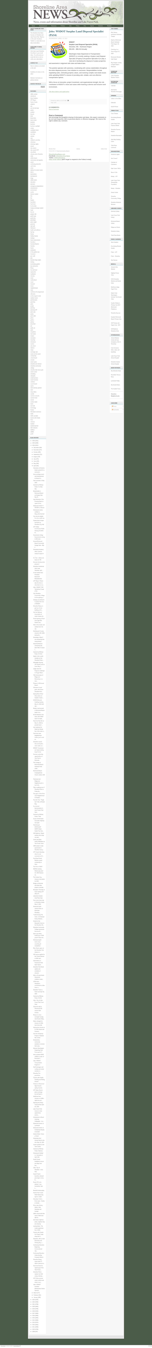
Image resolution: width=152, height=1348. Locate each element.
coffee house (33, 158)
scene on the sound (35, 354)
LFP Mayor (33, 100)
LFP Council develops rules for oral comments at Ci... (38, 854)
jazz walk (32, 256)
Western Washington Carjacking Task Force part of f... (38, 1050)
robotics (32, 348)
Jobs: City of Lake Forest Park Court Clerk (38, 1002)
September (36, 454)
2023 (33, 1299)
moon (31, 278)
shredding (32, 374)
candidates (33, 132)
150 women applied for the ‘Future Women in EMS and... (39, 956)
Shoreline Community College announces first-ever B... (38, 929)
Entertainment (43, 26)
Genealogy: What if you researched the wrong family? (38, 639)
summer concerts (34, 395)
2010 (33, 1329)
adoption (32, 104)
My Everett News (115, 385)
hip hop (32, 232)
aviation (32, 112)
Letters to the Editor (116, 98)
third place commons (35, 411)
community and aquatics (36, 160)
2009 (33, 1331)
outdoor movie (34, 298)
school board (33, 358)
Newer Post (52, 148)
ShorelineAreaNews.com (57, 154)
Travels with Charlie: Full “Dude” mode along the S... (38, 1234)
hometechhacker (34, 244)
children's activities (35, 140)
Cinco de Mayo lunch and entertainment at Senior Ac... (38, 476)
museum (32, 284)
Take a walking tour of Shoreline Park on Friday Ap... (38, 789)
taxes (31, 403)
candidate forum (34, 130)
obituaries (32, 294)
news (31, 290)
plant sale (32, 312)
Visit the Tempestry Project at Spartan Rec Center (38, 1035)
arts (31, 106)
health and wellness (35, 230)
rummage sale (34, 352)
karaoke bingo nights (35, 260)
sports (32, 386)
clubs (31, 156)
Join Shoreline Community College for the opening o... (39, 595)
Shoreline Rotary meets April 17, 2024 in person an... (39, 1261)
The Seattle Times (115, 388)
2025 (33, 443)
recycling (32, 340)
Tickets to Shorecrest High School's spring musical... (38, 1086)
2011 (33, 1327)
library (32, 268)
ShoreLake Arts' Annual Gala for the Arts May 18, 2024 (38, 1140)
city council (33, 148)
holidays (32, 238)
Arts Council (114, 158)
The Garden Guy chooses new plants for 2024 (39, 879)
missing (32, 276)
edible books (33, 180)
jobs (31, 258)
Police (77, 26)
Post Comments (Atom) (63, 151)
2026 (33, 440)
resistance (33, 342)
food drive (32, 202)
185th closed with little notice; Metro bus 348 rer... (39, 1215)
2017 (33, 1313)
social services (34, 380)
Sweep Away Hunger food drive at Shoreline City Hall (38, 522)
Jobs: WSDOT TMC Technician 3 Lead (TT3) (38, 589)
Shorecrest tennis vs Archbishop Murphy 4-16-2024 (38, 1129)
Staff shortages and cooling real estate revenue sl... (38, 1069)
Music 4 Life (114, 172)
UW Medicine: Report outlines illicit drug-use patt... (38, 835)
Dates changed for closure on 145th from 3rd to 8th (38, 1023)
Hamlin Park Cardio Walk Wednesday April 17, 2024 (38, 1194)
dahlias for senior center (36, 170)
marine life (33, 272)
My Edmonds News (116, 370)
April (35, 465)
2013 (33, 1322)
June (35, 461)
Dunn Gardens (34, 98)
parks (31, 304)
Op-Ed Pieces (114, 106)
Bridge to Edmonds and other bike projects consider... (38, 885)
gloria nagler (33, 222)
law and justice (34, 266)
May (35, 463)
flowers (32, 200)
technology (33, 408)
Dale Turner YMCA (116, 168)
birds (31, 116)
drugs (31, 178)
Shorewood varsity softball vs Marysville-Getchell (38, 512)
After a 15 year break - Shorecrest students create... (39, 977)
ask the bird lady (34, 108)
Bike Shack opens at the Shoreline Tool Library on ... (38, 950)
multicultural (33, 280)
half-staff (32, 226)
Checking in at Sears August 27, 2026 (115, 51)
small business (34, 378)
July (35, 459)
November (36, 450)
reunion (32, 344)
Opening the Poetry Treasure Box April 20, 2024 (38, 1104)
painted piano (33, 300)
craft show (33, 166)
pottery (32, 322)
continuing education (35, 164)
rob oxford (33, 346)
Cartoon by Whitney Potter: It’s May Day (38, 487)
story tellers (33, 392)
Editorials (113, 102)
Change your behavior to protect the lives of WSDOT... (38, 601)
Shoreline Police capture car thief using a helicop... (38, 1274)
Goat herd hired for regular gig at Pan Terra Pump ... (38, 1267)
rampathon (33, 332)
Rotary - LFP (114, 176)
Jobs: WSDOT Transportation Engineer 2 (37, 1062)
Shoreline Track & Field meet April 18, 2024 (38, 991)
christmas (32, 142)
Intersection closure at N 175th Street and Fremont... (39, 1029)
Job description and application (59, 91)
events (32, 192)
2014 (33, 1320)
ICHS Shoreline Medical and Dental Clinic (116, 281)
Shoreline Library (115, 231)
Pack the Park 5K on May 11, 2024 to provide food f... (38, 723)
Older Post (104, 148)
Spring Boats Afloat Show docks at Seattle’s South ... (38, 696)
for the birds (33, 206)
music (32, 286)
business (32, 124)
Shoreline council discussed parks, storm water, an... (38, 743)
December (36, 447)
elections (32, 184)
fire (31, 198)
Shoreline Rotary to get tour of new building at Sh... (38, 608)
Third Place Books (115, 235)
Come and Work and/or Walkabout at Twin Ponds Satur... (39, 841)
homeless (32, 242)
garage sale (33, 214)
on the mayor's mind (35, 296)
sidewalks (32, 376)
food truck (33, 204)
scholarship (33, 356)
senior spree (33, 362)
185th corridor (33, 94)
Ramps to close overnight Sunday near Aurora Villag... (39, 1017)
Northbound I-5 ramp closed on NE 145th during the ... (39, 633)
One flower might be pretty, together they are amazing (39, 1222)
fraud (31, 210)
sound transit (33, 384)
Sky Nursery (114, 260)
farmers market (34, 194)
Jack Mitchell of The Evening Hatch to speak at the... (38, 501)
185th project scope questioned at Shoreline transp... (38, 848)
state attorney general (36, 387)
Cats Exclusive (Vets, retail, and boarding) (115, 350)
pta (31, 326)
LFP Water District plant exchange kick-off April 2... (38, 1092)
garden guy (33, 216)
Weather (109, 26)
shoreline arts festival (35, 364)
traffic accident (34, 416)
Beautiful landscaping (38, 1190)
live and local (33, 270)
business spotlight (35, 126)
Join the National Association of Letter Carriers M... (38, 614)
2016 (33, 1315)
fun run (32, 212)
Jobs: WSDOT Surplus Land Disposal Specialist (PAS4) (76, 33)
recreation (32, 338)
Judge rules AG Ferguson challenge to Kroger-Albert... (39, 670)
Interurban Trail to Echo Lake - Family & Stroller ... (39, 1201)
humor (32, 248)
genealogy (33, 220)
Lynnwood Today (115, 380)
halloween (32, 228)
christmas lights (34, 144)
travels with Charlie (35, 418)
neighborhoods (34, 288)
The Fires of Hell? (37, 866)
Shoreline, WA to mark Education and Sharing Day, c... (39, 1240)
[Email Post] (68, 100)
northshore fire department (37, 292)
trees (31, 419)
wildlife (32, 431)
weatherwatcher (34, 426)
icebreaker (33, 250)
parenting (32, 302)
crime (31, 168)
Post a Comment (54, 109)
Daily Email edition (55, 159)
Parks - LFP (114, 252)
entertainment (33, 188)
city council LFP (34, 150)
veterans (32, 421)
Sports (92, 26)
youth (31, 434)
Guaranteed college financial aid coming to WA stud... (39, 537)
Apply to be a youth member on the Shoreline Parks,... (38, 658)
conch (32, 162)
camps (32, 128)
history (32, 234)
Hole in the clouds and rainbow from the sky (39, 627)
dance (32, 172)
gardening (32, 218)
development (33, 176)
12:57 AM (63, 100)
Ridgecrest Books (115, 227)
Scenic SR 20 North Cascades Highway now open (38, 820)
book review (33, 120)
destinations (33, 174)
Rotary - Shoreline (115, 188)
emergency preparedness (36, 186)
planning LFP (33, 310)
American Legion (115, 154)
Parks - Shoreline (115, 256)
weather (32, 424)
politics (32, 320)
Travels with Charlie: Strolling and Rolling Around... (39, 1079)
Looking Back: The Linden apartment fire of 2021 (38, 1228)
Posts (114, 406)
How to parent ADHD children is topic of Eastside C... (38, 1056)
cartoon (32, 136)
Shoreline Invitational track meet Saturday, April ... (38, 568)
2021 (33, 1304)
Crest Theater (114, 113)
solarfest (32, 382)
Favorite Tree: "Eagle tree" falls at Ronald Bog (39, 802)
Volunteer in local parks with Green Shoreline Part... (38, 689)
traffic (31, 413)
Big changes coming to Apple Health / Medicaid (116, 64)
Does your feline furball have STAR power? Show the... (38, 935)
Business (53, 26)
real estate (33, 334)
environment (33, 190)
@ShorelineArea (59, 158)
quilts (31, 330)
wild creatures (33, 427)
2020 (33, 1306)
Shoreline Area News (63, 156)
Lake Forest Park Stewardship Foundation (115, 182)
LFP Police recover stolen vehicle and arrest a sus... (38, 1280)
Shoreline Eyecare (115, 313)
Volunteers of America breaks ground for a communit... (38, 470)
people (32, 306)
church (32, 146)
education (32, 182)
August (35, 456)
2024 (33, 445)
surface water (33, 402)
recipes (32, 336)
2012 (33, 1324)
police (31, 318)
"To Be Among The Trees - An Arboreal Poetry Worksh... (38, 916)
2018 (33, 1311)
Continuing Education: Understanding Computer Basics (38, 1255)
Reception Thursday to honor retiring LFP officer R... (39, 891)
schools (32, 360)
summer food (33, 398)
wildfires (32, 429)
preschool (32, 324)
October (36, 452)
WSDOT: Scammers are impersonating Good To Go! (38, 750)
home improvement (35, 240)
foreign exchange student (36, 208)
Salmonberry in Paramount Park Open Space (38, 962)
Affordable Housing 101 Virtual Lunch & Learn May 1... (39, 664)
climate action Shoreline (36, 154)
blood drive (33, 118)
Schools (100, 26)
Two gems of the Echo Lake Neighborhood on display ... (39, 795)
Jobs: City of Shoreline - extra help (38, 1169)
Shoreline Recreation (116, 135)
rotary (31, 350)
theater (32, 410)
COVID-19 (33, 96)
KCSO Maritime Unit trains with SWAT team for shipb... (38, 716)
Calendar (113, 85)
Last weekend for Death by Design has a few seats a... (39, 729)
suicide (32, 394)
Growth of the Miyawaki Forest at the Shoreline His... (38, 923)
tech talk (32, 405)
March (35, 1292)
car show (32, 134)
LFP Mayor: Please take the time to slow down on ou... (38, 583)
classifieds (33, 152)
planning (32, 308)
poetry (32, 314)
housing (32, 246)
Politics (63, 26)
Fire (85, 26)
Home (33, 26)
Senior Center (33, 102)
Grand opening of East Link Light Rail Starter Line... (39, 620)
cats (31, 138)
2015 (33, 1317)
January (36, 1297)
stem (31, 390)
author (32, 110)
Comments (116, 409)
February (36, 1295)
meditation (33, 274)
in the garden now (34, 252)
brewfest (32, 122)
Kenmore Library (115, 211)
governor (32, 224)
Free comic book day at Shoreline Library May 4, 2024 (38, 902)
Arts (70, 26)
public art (32, 328)
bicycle (32, 114)
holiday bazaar (34, 236)
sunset (32, 400)
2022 (33, 1302)
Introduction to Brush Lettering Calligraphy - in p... (38, 1119)
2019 (33, 1308)
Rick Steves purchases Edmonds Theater (116, 34)
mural (31, 282)
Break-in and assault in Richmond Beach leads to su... (39, 710)
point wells (33, 316)
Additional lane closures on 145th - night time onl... (38, 1098)
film (31, 196)
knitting (32, 262)
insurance (32, 254)
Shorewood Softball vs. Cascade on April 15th (38, 1155)
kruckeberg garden (35, 264)
